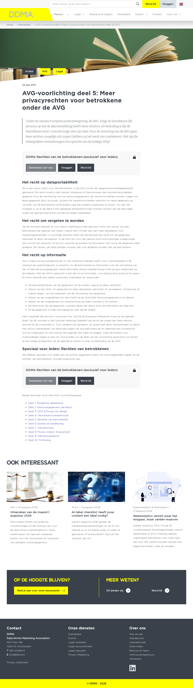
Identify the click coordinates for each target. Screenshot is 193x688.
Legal (77, 14)
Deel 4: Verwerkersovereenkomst (48, 415)
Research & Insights (100, 14)
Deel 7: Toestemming (40, 427)
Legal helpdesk (77, 642)
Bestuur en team (139, 650)
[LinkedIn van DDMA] (132, 668)
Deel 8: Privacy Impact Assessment (49, 431)
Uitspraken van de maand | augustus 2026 (29, 513)
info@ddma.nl (17, 654)
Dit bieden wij (114, 590)
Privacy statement (17, 662)
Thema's (58, 14)
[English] (181, 4)
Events (139, 14)
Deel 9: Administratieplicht (43, 436)
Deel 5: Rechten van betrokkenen (48, 419)
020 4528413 (17, 650)
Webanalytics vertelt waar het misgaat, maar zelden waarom (155, 517)
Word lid (150, 4)
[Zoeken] (138, 4)
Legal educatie (77, 650)
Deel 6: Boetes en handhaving (45, 423)
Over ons (172, 14)
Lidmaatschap (137, 642)
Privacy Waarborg (78, 654)
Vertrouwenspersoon (141, 654)
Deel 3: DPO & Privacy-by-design (47, 411)
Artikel (29, 71)
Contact (157, 14)
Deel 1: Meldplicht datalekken (45, 403)
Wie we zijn (136, 634)
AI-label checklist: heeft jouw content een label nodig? (93, 513)
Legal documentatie (80, 646)
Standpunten (136, 638)
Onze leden (136, 646)
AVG (44, 71)
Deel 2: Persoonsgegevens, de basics (50, 407)
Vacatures (135, 658)
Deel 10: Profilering (39, 440)
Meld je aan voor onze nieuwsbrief (38, 590)
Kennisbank (124, 14)
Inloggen (167, 4)
